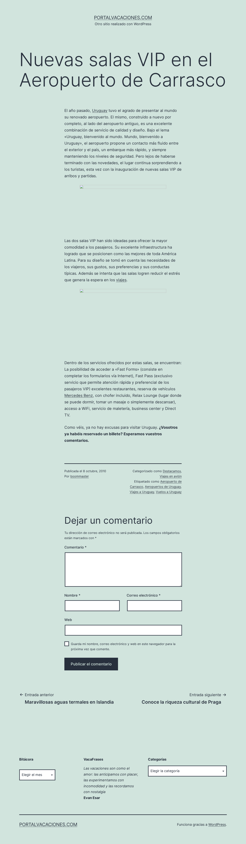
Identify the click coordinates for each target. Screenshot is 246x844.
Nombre (72, 595)
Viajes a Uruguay (142, 492)
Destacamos (172, 471)
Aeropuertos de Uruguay (163, 487)
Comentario (75, 547)
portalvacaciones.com (123, 17)
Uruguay (99, 110)
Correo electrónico (143, 595)
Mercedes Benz (78, 395)
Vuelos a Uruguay (169, 492)
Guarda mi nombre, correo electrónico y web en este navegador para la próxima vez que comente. (123, 646)
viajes (121, 280)
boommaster (79, 476)
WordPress (217, 824)
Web (68, 620)
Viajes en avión (171, 476)
